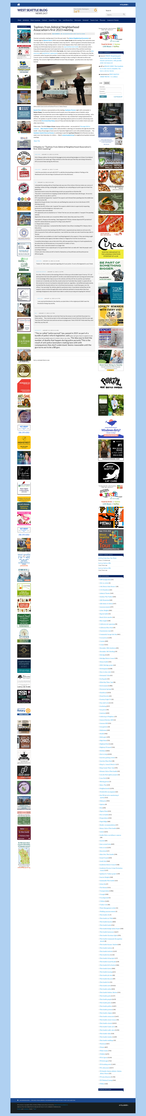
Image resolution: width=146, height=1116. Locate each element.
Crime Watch (53, 20)
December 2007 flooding (107, 651)
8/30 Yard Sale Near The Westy (107, 558)
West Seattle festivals (106, 951)
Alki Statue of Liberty (106, 604)
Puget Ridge (103, 821)
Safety (102, 832)
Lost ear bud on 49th (104, 563)
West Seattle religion (106, 1013)
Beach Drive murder (106, 617)
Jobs (60, 20)
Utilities (102, 901)
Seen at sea (103, 848)
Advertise (26, 20)
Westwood (103, 1044)
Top (35, 1109)
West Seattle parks (105, 996)
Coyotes (102, 641)
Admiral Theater (105, 593)
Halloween (103, 730)
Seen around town (105, 844)
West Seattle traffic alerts (107, 1030)
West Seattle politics (106, 1006)
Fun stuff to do (104, 703)
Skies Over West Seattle (107, 854)
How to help (103, 754)
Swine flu (102, 884)
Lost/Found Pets (68, 20)
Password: (102, 91)
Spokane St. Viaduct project (108, 874)
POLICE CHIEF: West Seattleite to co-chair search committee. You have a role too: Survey (111, 68)
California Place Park (106, 628)
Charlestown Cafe (105, 631)
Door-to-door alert (105, 672)
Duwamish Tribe (105, 675)
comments (26, 1109)
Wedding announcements (107, 911)
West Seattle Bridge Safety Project (110, 929)
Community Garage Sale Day (108, 634)
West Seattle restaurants (107, 1016)
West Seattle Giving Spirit (107, 958)
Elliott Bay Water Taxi (106, 682)
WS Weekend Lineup (106, 1080)
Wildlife (102, 1054)
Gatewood (103, 713)
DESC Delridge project (106, 665)
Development (104, 669)
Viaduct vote (103, 905)
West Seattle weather (106, 1037)
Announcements (105, 607)
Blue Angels (103, 621)
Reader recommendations (107, 825)
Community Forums (113, 20)
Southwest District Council (108, 865)
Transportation (104, 891)
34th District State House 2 (108, 586)
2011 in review (104, 583)
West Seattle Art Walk (106, 918)
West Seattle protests (106, 1010)
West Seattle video (105, 1034)
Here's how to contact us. (61, 1104)
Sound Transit (104, 858)
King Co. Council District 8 (108, 764)
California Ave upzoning (107, 624)
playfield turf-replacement (49, 53)
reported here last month (71, 47)
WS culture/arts (104, 1068)
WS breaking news (105, 1064)
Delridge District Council (107, 658)
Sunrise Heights (105, 877)
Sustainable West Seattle (107, 881)
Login (100, 83)
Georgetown (103, 727)
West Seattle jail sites (106, 975)
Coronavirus (103, 638)
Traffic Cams (94, 20)
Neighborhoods (68, 33)
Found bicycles (104, 696)
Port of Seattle (104, 815)
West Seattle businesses (107, 932)
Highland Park (104, 744)
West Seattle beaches (106, 922)
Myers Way (103, 785)
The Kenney (103, 887)
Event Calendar (35, 20)
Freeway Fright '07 (105, 699)
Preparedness (104, 818)
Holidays (102, 751)
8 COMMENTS (56, 33)
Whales (102, 1047)
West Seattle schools (106, 1023)
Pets (101, 808)
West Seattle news (79, 33)
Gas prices (103, 710)
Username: (102, 86)
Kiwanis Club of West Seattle (108, 771)
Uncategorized (104, 898)
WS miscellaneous (105, 1077)
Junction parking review (107, 758)
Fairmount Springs (105, 689)
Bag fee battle (104, 614)
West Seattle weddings (106, 1040)
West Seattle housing (106, 972)
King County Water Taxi (107, 768)
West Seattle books (105, 925)
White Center (104, 1051)
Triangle (102, 894)
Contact (44, 20)
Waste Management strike (107, 908)
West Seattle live (105, 982)
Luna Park (103, 778)
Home (19, 20)
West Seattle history (106, 968)
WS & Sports (103, 1057)
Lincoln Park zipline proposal (109, 775)
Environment (104, 686)
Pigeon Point (104, 811)
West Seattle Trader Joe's (107, 1027)
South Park (103, 861)
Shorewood (103, 851)
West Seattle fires (105, 955)
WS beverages (104, 1061)
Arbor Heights (104, 610)
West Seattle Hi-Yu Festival (108, 965)
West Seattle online (105, 989)
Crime (102, 645)
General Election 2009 (106, 720)
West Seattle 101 (104, 915)
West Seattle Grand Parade (108, 962)
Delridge (102, 655)
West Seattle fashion (106, 948)
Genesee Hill (104, 723)
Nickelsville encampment (107, 792)
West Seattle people (105, 999)
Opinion (102, 804)
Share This (37, 141)
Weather (102, 20)
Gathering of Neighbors (107, 716)
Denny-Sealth (104, 662)
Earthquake (103, 679)
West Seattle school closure (108, 1020)
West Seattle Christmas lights (108, 935)
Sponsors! (86, 20)
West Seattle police (105, 1003)
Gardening (103, 706)
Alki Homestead (105, 600)
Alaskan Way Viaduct (106, 597)
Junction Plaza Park (106, 761)
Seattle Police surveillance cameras (110, 835)
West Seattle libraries (106, 979)
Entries (19, 1109)
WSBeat (102, 1084)
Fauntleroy (103, 693)
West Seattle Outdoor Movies (108, 992)
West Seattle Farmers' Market (108, 945)
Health (102, 734)
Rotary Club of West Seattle (108, 828)
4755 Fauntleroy (104, 590)
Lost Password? (118, 96)
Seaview (102, 841)
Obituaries (77, 20)
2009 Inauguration (105, 580)
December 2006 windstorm (108, 648)
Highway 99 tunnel (105, 747)
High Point (103, 740)
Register (107, 83)
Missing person (104, 782)
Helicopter (103, 737)
